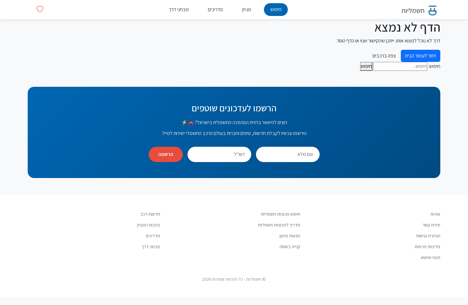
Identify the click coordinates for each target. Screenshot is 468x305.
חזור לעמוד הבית (420, 55)
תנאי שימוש (430, 257)
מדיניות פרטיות (427, 246)
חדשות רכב (150, 214)
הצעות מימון (290, 236)
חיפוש (275, 9)
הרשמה (165, 154)
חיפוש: (434, 66)
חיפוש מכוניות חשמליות (280, 214)
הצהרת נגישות (428, 236)
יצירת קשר (431, 225)
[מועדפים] (40, 9)
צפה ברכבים (384, 55)
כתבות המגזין (148, 225)
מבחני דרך (179, 9)
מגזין (246, 9)
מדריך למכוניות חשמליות (279, 225)
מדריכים (215, 9)
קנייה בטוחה (290, 246)
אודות (435, 214)
